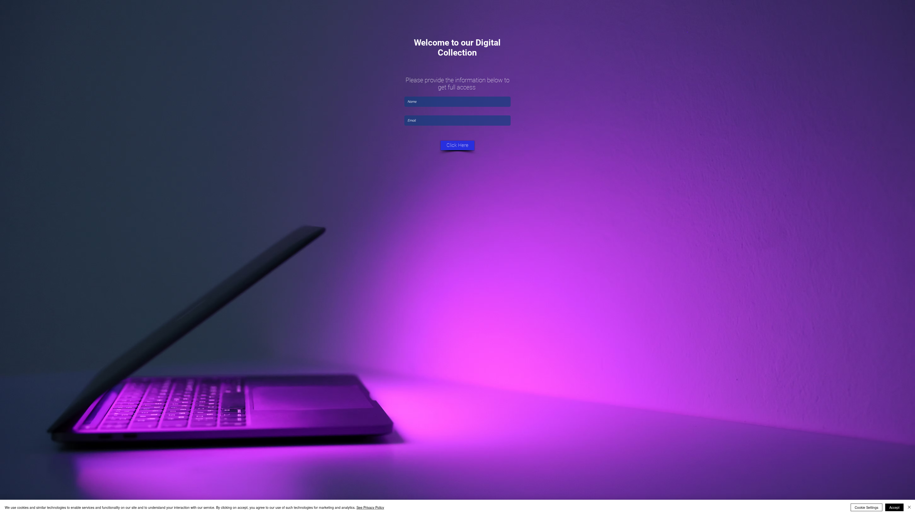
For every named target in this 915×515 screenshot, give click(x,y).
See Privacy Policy (370, 507)
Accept (894, 507)
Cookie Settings (866, 507)
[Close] (909, 507)
